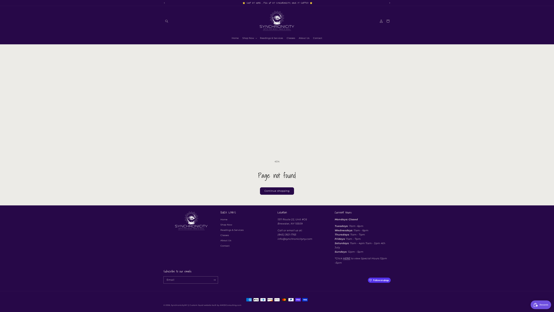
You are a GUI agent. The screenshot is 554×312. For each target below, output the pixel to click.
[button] (166, 21)
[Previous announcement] (164, 3)
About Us (225, 240)
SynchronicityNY (179, 305)
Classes (224, 235)
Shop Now (226, 224)
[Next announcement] (390, 3)
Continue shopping (277, 191)
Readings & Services (232, 230)
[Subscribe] (214, 279)
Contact (225, 246)
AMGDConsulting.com (230, 305)
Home (224, 219)
